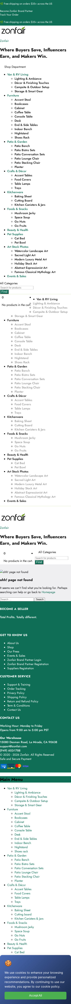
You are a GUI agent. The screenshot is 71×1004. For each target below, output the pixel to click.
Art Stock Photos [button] (17, 247)
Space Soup (22, 217)
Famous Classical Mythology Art (35, 272)
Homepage (48, 592)
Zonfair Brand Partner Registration (28, 664)
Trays (18, 188)
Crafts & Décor (16, 885)
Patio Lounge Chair (27, 158)
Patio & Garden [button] (17, 142)
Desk (18, 121)
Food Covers (23, 179)
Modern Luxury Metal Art (31, 259)
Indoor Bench (23, 129)
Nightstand (21, 133)
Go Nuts (20, 221)
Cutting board (23, 200)
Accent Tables (23, 175)
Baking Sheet (23, 196)
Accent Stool (23, 100)
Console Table (24, 116)
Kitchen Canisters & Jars (30, 205)
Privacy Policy (15, 693)
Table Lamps (22, 184)
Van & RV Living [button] (17, 74)
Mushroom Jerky (25, 213)
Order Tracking (16, 689)
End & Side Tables (26, 125)
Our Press (13, 651)
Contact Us (14, 710)
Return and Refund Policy (22, 701)
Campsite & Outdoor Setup (32, 87)
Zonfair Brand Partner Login (24, 660)
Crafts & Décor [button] (16, 171)
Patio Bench (22, 146)
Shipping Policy (17, 697)
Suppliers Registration (20, 668)
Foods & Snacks (17, 923)
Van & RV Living (17, 788)
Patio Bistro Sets (25, 150)
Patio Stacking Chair (27, 163)
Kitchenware (14, 906)
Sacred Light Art (25, 255)
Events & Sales (16, 276)
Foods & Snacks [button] (17, 209)
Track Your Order (9, 14)
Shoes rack (22, 137)
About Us (13, 643)
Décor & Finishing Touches (32, 83)
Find (4, 291)
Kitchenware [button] (15, 192)
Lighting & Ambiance (28, 79)
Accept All (35, 995)
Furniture (12, 809)
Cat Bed (20, 238)
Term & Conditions (18, 705)
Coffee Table (23, 112)
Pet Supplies (14, 948)
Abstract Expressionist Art (31, 268)
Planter (19, 167)
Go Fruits (20, 226)
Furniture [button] (13, 95)
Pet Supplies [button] (15, 234)
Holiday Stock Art (26, 263)
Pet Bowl (20, 242)
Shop (10, 647)
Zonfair (4, 41)
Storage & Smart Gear (29, 91)
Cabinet (19, 108)
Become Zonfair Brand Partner (16, 11)
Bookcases (21, 104)
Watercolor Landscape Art (31, 251)
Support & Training (18, 684)
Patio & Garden (16, 855)
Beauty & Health (17, 230)
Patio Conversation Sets (30, 154)
